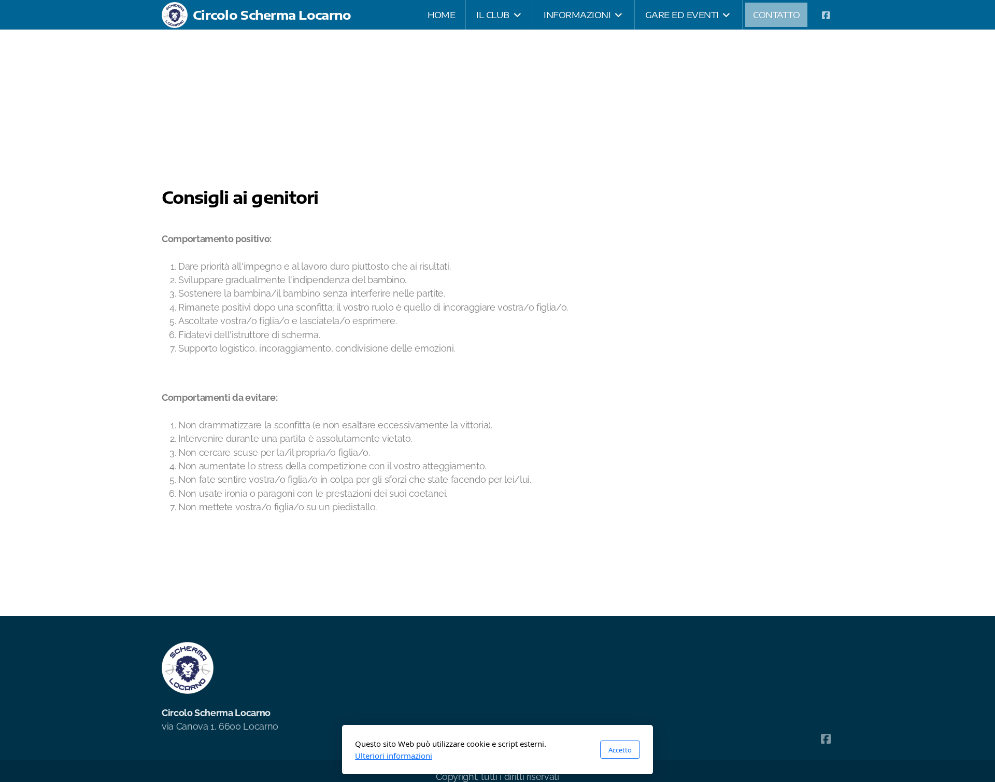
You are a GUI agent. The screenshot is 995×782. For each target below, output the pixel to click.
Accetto (620, 750)
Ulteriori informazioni (393, 755)
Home (188, 62)
